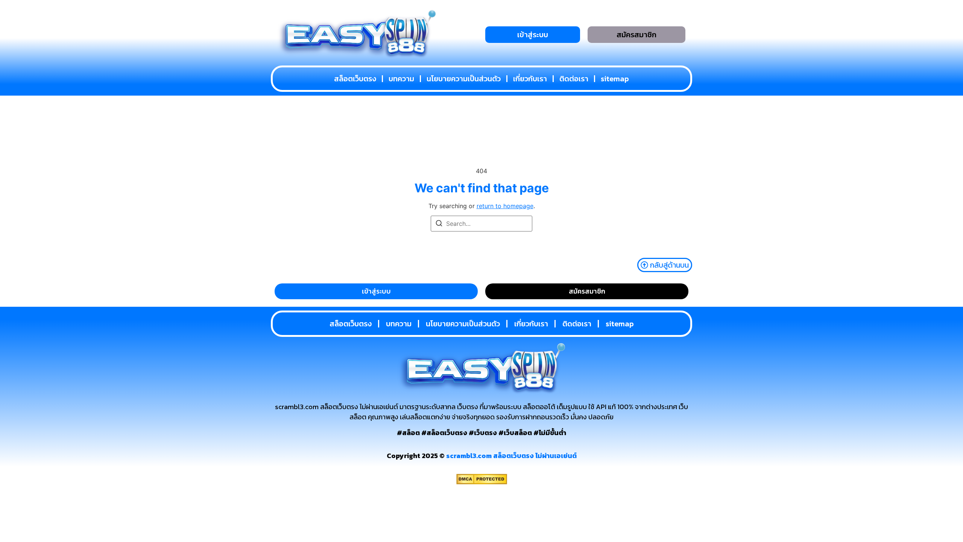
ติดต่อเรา (573, 78)
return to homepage (505, 206)
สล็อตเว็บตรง (355, 78)
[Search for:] (481, 223)
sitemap (615, 78)
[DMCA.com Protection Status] (481, 482)
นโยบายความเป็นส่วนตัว (464, 78)
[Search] (439, 224)
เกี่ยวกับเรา (530, 78)
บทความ (401, 78)
